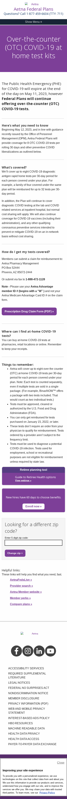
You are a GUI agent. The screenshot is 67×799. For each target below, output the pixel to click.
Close (60, 762)
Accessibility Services (26, 668)
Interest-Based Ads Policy (29, 718)
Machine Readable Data (26, 728)
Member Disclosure (23, 698)
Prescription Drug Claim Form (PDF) (29, 311)
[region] (33, 777)
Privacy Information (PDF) (28, 703)
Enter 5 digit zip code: (16, 537)
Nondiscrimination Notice (28, 693)
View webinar (23, 480)
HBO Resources (20, 723)
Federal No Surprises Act (28, 687)
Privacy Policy (47, 792)
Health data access (23, 739)
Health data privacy (24, 733)
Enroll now (33, 506)
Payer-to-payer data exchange (32, 744)
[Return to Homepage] (33, 4)
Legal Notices (19, 682)
